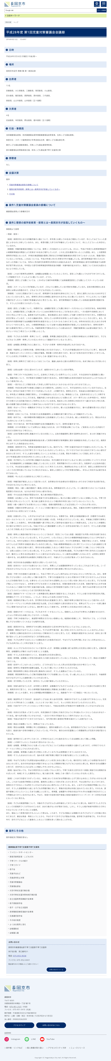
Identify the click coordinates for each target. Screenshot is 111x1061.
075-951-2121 (16, 1007)
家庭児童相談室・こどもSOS (21, 857)
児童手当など (15, 873)
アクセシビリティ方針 (57, 1048)
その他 (12, 194)
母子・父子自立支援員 (19, 907)
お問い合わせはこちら (51, 1025)
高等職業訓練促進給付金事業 (21, 912)
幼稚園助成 (14, 929)
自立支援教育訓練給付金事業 (21, 899)
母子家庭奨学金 (16, 903)
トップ (16, 22)
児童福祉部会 (15, 886)
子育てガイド (15, 865)
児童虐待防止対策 (17, 878)
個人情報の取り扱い (35, 1048)
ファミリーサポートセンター (21, 852)
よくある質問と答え (18, 924)
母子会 (12, 869)
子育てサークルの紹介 (19, 861)
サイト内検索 (101, 10)
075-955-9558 (19, 956)
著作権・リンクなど (14, 1048)
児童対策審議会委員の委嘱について (23, 185)
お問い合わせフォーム (56, 969)
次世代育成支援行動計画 (20, 890)
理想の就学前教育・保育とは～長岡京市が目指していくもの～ (34, 189)
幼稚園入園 (14, 933)
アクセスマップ (19, 1025)
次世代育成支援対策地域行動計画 (23, 895)
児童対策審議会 (16, 882)
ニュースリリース (78, 1048)
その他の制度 (15, 920)
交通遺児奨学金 (16, 916)
